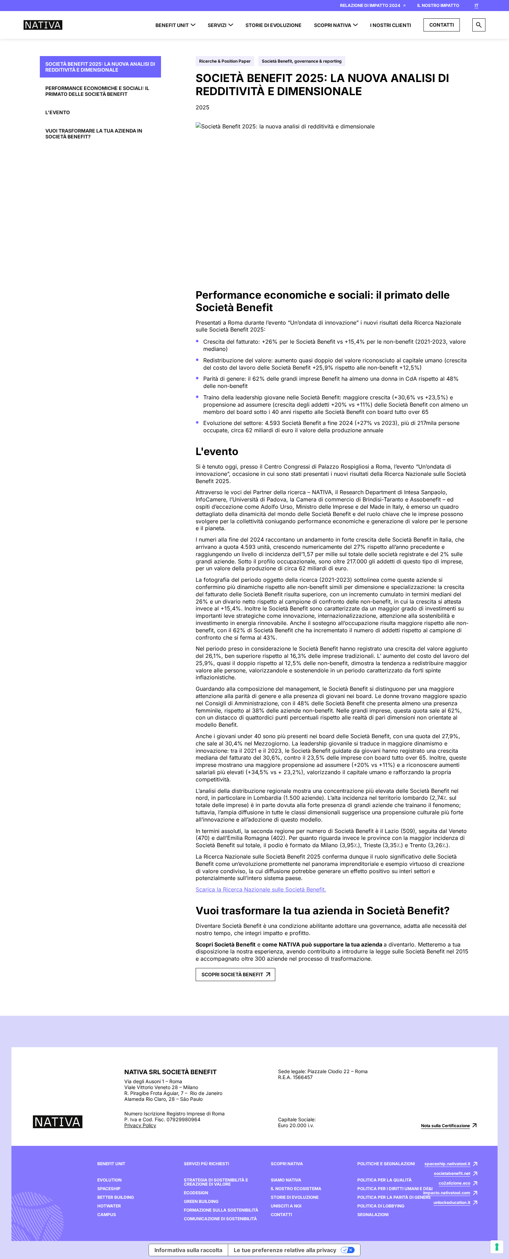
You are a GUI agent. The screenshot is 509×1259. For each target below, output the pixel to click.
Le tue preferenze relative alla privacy (285, 1250)
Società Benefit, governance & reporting (302, 61)
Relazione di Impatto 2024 (370, 5)
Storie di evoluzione (295, 1197)
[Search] (478, 24)
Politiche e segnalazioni (386, 1164)
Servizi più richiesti (206, 1164)
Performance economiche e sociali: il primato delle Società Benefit (97, 91)
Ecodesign (196, 1193)
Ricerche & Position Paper (225, 61)
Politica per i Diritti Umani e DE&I (394, 1189)
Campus (106, 1215)
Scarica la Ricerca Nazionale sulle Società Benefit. (261, 889)
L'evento (57, 112)
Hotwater (109, 1206)
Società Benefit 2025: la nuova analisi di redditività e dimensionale (100, 67)
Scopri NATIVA (287, 1164)
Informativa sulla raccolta (188, 1250)
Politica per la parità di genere (394, 1197)
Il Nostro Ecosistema (296, 1189)
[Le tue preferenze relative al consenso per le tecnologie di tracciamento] (496, 1246)
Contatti (441, 25)
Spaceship (108, 1189)
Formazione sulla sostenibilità (221, 1210)
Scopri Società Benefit (232, 974)
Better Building (115, 1197)
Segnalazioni (373, 1215)
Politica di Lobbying (380, 1206)
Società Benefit (316, 341)
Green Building (201, 1201)
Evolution (109, 1180)
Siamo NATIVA (286, 1180)
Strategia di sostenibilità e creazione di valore (216, 1182)
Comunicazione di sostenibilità (220, 1219)
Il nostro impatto (438, 5)
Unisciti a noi (286, 1206)
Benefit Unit (111, 1164)
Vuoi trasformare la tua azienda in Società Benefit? (93, 133)
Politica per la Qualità (384, 1180)
